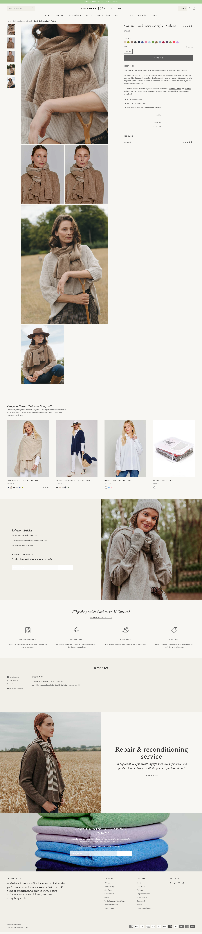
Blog (154, 15)
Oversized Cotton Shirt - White (119, 481)
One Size (128, 51)
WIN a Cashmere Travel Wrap (115, 901)
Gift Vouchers (109, 894)
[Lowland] (22, 487)
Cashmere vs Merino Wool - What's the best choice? (29, 540)
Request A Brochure (143, 894)
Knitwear (60, 15)
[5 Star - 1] (187, 26)
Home (9, 21)
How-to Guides (142, 897)
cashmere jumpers (175, 88)
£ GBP (182, 8)
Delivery (107, 883)
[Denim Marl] (19, 487)
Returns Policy (109, 886)
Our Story (142, 15)
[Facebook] (170, 883)
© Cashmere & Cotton (14, 924)
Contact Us (141, 886)
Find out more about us (101, 617)
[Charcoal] (14, 487)
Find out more (151, 775)
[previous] (3, 452)
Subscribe (65, 567)
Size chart (189, 47)
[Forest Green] (68, 487)
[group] (101, 686)
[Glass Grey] (17, 487)
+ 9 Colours (45, 487)
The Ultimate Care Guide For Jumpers (24, 535)
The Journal (141, 901)
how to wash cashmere (153, 107)
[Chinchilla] (11, 487)
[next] (198, 452)
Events (129, 15)
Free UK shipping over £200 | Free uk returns (101, 2)
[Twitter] (174, 883)
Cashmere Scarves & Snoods (22, 21)
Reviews (140, 890)
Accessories (75, 15)
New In (48, 15)
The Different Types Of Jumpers (22, 545)
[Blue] (109, 487)
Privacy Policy (109, 908)
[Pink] (111, 487)
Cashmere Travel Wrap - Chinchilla (23, 481)
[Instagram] (179, 883)
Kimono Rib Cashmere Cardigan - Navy (73, 481)
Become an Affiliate (144, 908)
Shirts (89, 15)
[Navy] (8, 487)
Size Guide (128, 136)
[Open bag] (194, 8)
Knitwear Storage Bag (163, 481)
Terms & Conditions (111, 905)
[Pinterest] (183, 883)
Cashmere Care (103, 15)
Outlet (118, 15)
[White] (106, 487)
